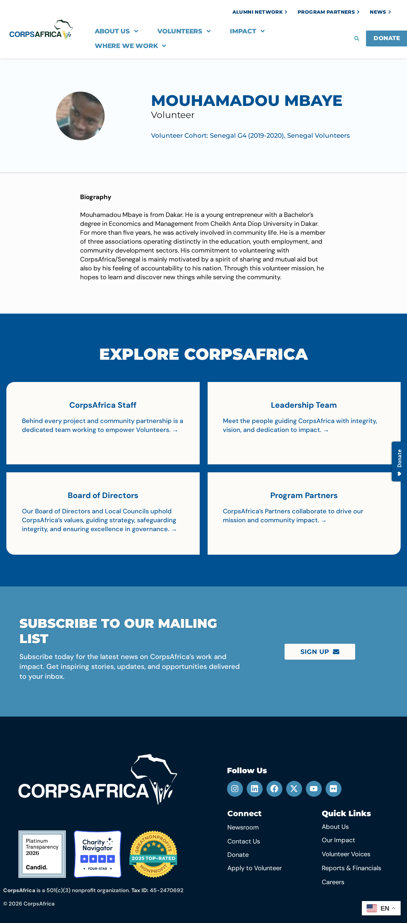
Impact (243, 31)
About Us (112, 31)
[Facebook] (274, 789)
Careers (333, 882)
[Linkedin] (255, 789)
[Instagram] (235, 789)
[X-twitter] (294, 789)
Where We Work (126, 46)
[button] (356, 38)
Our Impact (338, 840)
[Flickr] (333, 789)
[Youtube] (314, 789)
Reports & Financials (351, 868)
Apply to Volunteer (254, 868)
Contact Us (243, 841)
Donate (238, 854)
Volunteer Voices (346, 854)
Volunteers (179, 31)
